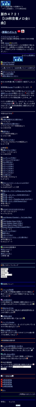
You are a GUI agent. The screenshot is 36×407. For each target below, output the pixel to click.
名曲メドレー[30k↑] (9, 150)
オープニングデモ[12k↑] (10, 160)
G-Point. (8, 103)
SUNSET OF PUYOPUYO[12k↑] (13, 209)
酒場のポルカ (9, 32)
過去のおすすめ (8, 308)
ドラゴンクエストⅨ (8, 37)
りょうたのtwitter (8, 322)
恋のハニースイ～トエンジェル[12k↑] (15, 183)
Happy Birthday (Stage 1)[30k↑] (12, 223)
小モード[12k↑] (7, 235)
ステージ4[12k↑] (8, 170)
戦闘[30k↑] (6, 131)
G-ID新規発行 (7, 300)
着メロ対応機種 (8, 74)
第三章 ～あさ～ (8, 197)
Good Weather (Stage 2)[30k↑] (12, 221)
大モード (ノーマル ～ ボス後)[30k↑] (15, 237)
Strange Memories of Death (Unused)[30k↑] (16, 227)
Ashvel (7, 43)
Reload (4, 62)
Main (13, 62)
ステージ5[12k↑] (8, 172)
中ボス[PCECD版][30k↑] (10, 124)
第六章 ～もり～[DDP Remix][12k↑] (14, 201)
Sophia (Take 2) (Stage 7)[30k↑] (12, 225)
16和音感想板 (7, 380)
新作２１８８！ (6, 253)
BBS (3, 64)
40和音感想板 (7, 382)
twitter (11, 87)
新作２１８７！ (6, 249)
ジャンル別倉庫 (8, 290)
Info (7, 64)
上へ (4, 390)
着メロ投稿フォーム (9, 330)
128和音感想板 (7, 386)
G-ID (5, 366)
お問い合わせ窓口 (8, 354)
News (9, 62)
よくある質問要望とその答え (12, 346)
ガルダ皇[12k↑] (7, 162)
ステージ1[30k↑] (8, 164)
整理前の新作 (7, 316)
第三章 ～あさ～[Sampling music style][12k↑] (17, 199)
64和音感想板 (7, 384)
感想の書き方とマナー (10, 76)
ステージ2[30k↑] (8, 166)
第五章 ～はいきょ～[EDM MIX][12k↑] (15, 195)
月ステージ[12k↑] (8, 140)
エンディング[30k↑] (9, 158)
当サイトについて (8, 72)
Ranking (11, 64)
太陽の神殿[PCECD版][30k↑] (12, 119)
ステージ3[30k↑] (8, 168)
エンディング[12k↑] (9, 231)
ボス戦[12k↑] (6, 175)
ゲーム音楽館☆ (29, 55)
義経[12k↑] (6, 233)
